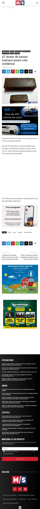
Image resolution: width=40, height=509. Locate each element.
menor (9, 232)
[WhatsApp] (17, 71)
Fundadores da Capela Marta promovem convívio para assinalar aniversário (10, 257)
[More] (35, 71)
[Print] (31, 71)
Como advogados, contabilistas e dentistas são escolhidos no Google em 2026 (16, 417)
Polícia (11, 53)
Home (3, 7)
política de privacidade (26, 451)
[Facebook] (4, 71)
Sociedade (17, 53)
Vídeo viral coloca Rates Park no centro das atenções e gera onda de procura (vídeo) (19, 402)
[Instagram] (20, 489)
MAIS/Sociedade (26, 51)
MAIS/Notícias (11, 7)
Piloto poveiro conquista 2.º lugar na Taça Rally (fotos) (19, 372)
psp (15, 232)
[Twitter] (8, 71)
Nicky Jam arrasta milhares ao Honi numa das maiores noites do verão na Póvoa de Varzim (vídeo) (18, 398)
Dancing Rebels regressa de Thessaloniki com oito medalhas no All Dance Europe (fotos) (17, 379)
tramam (20, 232)
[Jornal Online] (20, 2)
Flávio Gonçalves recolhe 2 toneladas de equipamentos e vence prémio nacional (29, 257)
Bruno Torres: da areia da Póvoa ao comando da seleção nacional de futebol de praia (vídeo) (19, 406)
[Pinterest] (13, 71)
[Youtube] (25, 489)
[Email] (26, 71)
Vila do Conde (6, 53)
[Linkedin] (22, 71)
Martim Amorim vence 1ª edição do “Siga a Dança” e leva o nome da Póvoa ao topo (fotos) (19, 364)
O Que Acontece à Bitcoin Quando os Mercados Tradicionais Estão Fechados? (16, 425)
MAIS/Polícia (18, 51)
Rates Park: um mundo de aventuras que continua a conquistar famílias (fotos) (17, 433)
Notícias (12, 51)
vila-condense (28, 232)
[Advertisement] (20, 30)
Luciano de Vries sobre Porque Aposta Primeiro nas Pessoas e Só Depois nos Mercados (17, 421)
